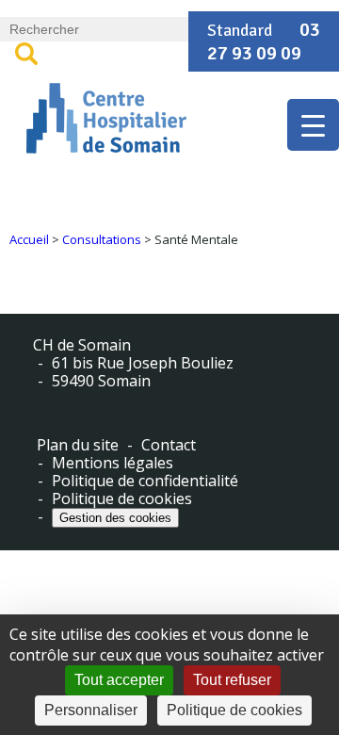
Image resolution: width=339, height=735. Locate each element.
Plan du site (78, 445)
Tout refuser (232, 680)
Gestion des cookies (115, 518)
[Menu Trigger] (313, 125)
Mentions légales (112, 463)
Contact (168, 445)
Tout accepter (119, 680)
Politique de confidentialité (145, 481)
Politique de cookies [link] (234, 710)
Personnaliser (90, 710)
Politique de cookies (122, 499)
